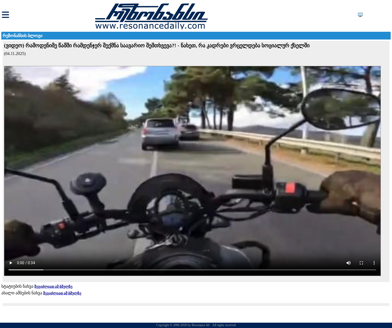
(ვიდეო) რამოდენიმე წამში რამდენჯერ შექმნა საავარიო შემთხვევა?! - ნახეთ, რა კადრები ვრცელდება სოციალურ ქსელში (157, 45)
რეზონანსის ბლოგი (22, 35)
